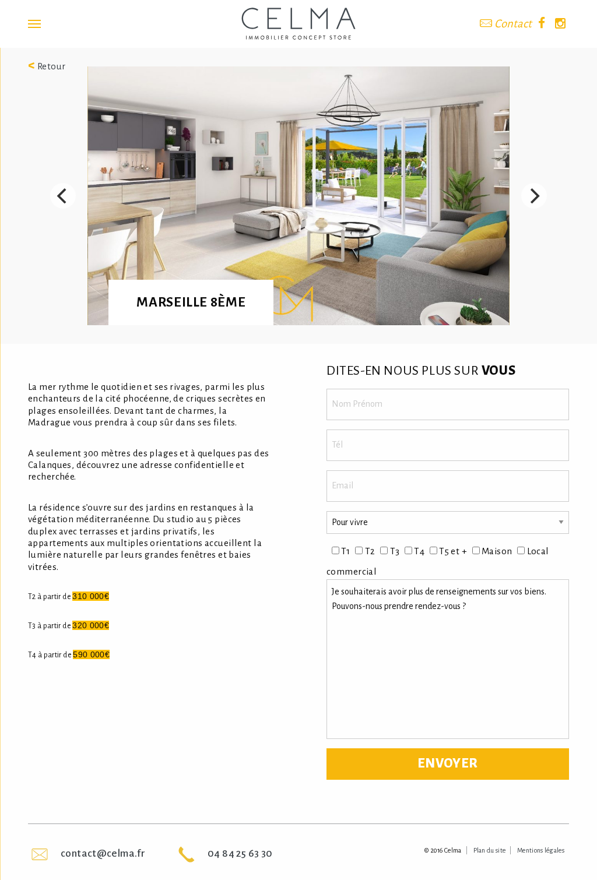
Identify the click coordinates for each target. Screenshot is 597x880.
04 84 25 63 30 (240, 853)
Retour (47, 66)
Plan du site (489, 850)
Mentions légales (540, 850)
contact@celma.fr (103, 853)
